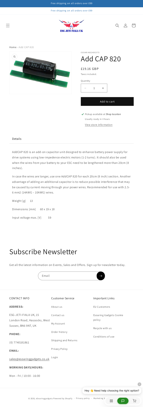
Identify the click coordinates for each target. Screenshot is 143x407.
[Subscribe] (101, 276)
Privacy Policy (59, 349)
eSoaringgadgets (44, 398)
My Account (58, 323)
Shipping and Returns (64, 340)
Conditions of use (104, 336)
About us (56, 306)
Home (12, 47)
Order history (59, 332)
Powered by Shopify (62, 398)
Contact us (57, 315)
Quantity (85, 80)
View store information (98, 124)
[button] (8, 25)
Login (54, 357)
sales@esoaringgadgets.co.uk (29, 359)
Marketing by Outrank (104, 398)
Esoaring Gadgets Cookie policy (108, 317)
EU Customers (101, 306)
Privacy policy (83, 398)
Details (16, 139)
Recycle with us (102, 328)
